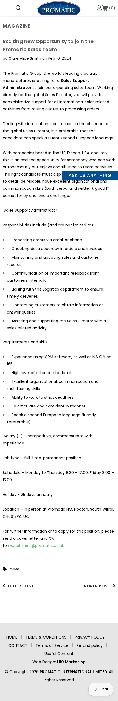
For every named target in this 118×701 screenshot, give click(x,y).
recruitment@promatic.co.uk (36, 545)
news (15, 569)
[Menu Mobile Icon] (6, 8)
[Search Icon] (18, 8)
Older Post (21, 586)
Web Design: (59, 662)
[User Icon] (99, 8)
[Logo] (58, 8)
